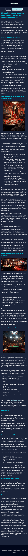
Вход (8, 9)
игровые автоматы (15, 400)
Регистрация (17, 9)
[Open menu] (2, 4)
